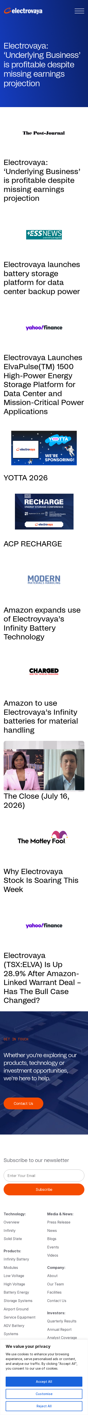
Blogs (51, 1238)
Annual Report (59, 1329)
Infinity (10, 1230)
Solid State (13, 1238)
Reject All (44, 1406)
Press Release (58, 1222)
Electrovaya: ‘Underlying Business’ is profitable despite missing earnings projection (42, 180)
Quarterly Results (61, 1321)
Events (53, 1247)
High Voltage (14, 1284)
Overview (11, 1222)
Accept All (44, 1381)
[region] (44, 1377)
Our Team (55, 1284)
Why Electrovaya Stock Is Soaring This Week (41, 880)
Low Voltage (14, 1275)
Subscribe (44, 1189)
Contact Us (23, 1103)
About (52, 1275)
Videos (52, 1255)
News (52, 1230)
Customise (44, 1393)
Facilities (54, 1292)
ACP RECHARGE (33, 544)
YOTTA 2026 (26, 478)
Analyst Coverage (62, 1337)
